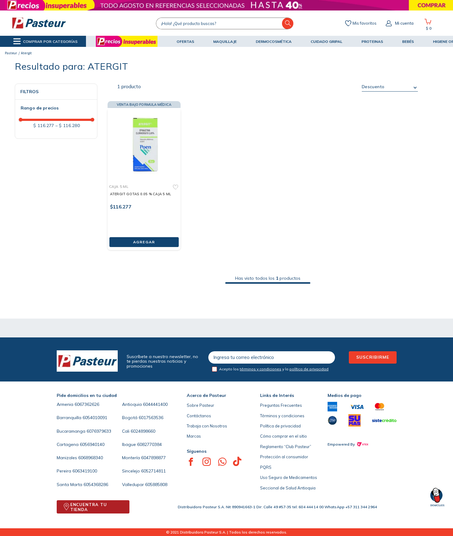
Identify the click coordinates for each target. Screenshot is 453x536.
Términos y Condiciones (236, 511)
